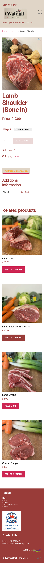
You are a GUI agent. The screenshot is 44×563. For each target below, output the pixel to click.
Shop (4, 500)
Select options (13, 269)
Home (4, 31)
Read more (10, 406)
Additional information (16, 171)
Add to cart (22, 140)
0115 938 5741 (9, 5)
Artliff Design (28, 550)
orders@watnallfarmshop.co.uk (17, 22)
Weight (7, 129)
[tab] (16, 171)
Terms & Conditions (10, 504)
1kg (22, 192)
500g (27, 192)
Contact (5, 506)
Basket (5, 502)
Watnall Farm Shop (19, 558)
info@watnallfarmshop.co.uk (18, 543)
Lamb (11, 31)
